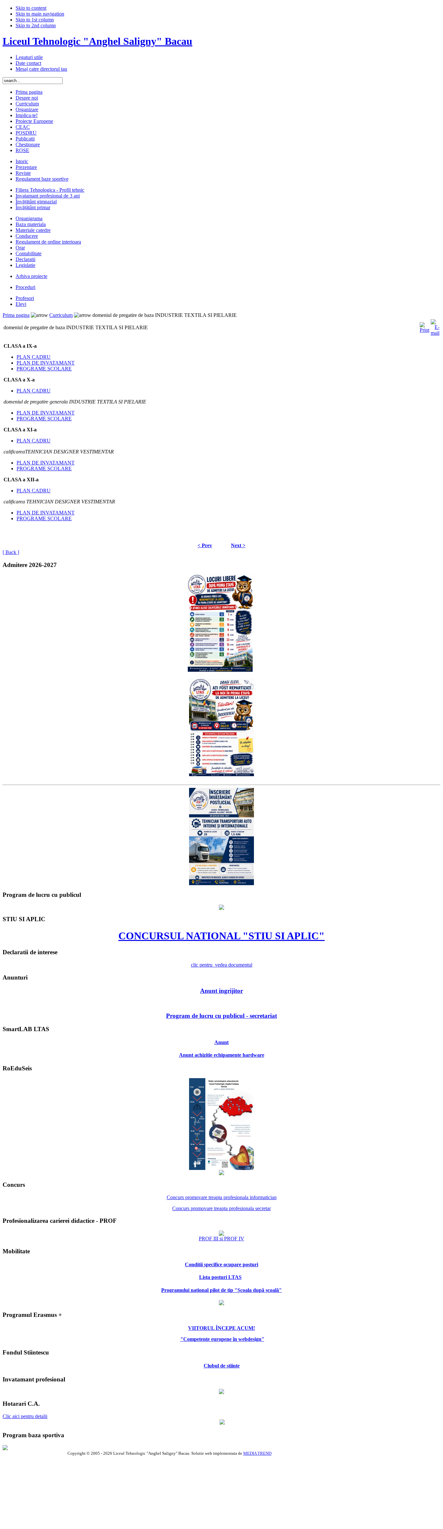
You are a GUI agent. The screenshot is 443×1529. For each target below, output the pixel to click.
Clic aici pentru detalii (25, 1416)
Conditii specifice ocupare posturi (221, 1264)
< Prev (205, 545)
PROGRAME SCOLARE (44, 368)
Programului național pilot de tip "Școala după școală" (221, 1290)
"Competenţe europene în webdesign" (222, 1339)
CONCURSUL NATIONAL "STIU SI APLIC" (221, 936)
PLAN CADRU (34, 357)
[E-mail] (435, 326)
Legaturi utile (29, 57)
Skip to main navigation (40, 14)
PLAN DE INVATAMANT (46, 363)
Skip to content (31, 8)
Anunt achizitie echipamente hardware (221, 1055)
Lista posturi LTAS (220, 1277)
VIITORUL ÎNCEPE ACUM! (221, 1328)
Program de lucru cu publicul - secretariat (221, 1015)
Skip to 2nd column (36, 25)
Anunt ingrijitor (221, 990)
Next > (238, 545)
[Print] (424, 326)
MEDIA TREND (257, 1453)
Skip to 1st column (35, 19)
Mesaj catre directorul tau (41, 69)
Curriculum (61, 315)
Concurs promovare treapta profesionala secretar (221, 1208)
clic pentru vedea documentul (221, 965)
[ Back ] (11, 552)
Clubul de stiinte (222, 1365)
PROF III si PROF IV (221, 1238)
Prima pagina (16, 315)
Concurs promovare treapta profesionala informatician (222, 1197)
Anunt (221, 1042)
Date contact (28, 63)
